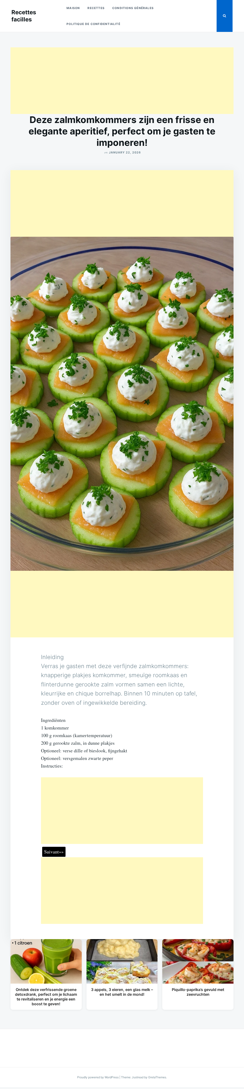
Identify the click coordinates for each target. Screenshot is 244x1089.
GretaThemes (157, 1077)
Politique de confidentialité (93, 24)
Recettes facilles (23, 16)
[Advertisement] (122, 80)
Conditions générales (133, 8)
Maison (73, 8)
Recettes (96, 8)
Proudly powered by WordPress (98, 1077)
